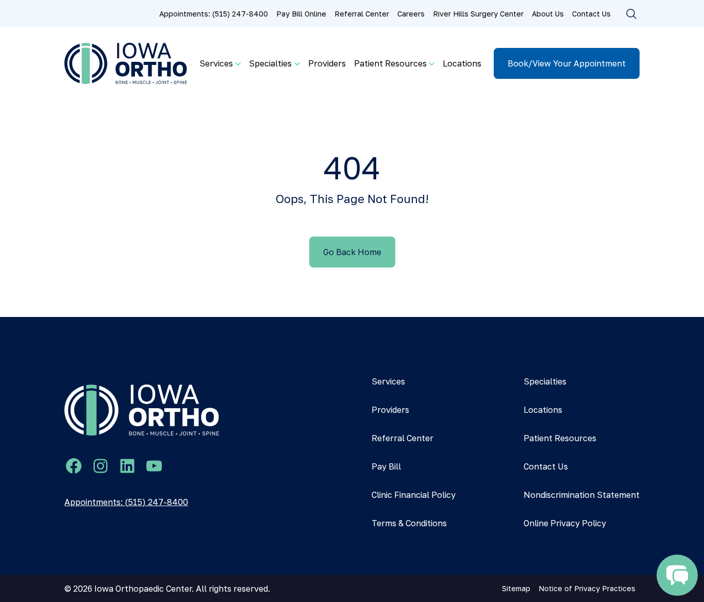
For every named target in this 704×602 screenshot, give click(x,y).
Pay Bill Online (301, 13)
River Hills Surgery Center (478, 13)
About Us (548, 13)
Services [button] (216, 63)
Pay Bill (386, 466)
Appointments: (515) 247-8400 (213, 13)
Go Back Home (352, 252)
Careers (411, 13)
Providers (327, 63)
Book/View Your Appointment (567, 63)
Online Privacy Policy (565, 523)
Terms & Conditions (409, 523)
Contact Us (591, 13)
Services (388, 381)
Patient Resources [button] (390, 63)
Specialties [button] (270, 63)
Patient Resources (560, 438)
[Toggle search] (631, 14)
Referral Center (361, 13)
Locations (462, 63)
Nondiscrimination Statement (582, 495)
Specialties (545, 381)
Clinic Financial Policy (414, 495)
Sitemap (516, 588)
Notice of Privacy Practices (587, 588)
